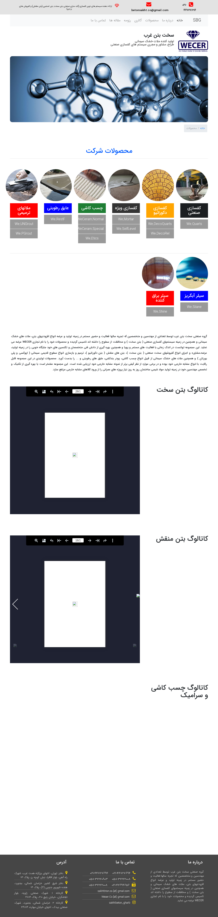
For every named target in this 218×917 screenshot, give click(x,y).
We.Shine (160, 311)
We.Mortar (126, 219)
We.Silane (194, 307)
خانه (179, 21)
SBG (197, 20)
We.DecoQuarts (160, 224)
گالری (138, 20)
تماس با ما (98, 20)
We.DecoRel (160, 233)
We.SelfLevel (126, 229)
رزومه (127, 20)
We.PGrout (24, 233)
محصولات (152, 20)
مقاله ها (114, 20)
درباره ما (167, 20)
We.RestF (58, 219)
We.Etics (92, 238)
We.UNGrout (24, 224)
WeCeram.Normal (91, 219)
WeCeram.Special (91, 229)
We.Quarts (194, 224)
